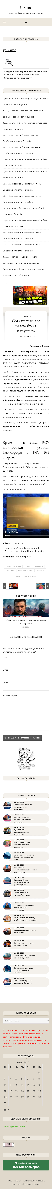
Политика (26, 316)
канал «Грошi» (23, 556)
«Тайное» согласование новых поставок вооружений (24, 907)
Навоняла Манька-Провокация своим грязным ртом (21, 882)
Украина (40, 570)
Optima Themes (33, 1184)
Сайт (5, 682)
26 (16, 1097)
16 (39, 1085)
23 (39, 1091)
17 (5, 1091)
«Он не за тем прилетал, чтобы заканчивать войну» (25, 919)
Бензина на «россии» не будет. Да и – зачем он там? (24, 857)
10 (5, 1085)
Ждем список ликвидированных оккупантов (21, 832)
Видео (27, 567)
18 (11, 1091)
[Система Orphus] (9, 65)
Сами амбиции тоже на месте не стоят (23, 944)
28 (28, 1097)
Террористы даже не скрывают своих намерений (23, 807)
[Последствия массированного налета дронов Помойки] (9, 586)
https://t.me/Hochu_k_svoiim (29, 551)
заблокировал (26, 1166)
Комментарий (11, 695)
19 (16, 1091)
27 (22, 1097)
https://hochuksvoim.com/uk (25, 548)
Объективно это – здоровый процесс (22, 894)
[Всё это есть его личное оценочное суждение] (43, 586)
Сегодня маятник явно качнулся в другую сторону (23, 970)
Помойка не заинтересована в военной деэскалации (25, 869)
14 (28, 1085)
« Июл (6, 1110)
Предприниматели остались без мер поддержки (22, 844)
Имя (5, 657)
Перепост (39, 567)
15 (34, 1085)
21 (28, 1091)
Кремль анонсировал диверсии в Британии (23, 982)
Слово (26, 7)
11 (10, 1085)
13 (22, 1085)
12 (16, 1085)
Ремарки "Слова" (25, 570)
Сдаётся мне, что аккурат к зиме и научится (25, 956)
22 (34, 1091)
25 (11, 1097)
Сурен (32, 336)
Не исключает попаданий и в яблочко (25, 931)
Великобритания (13, 567)
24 (5, 1097)
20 (22, 1091)
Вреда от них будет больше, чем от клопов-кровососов (24, 819)
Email (5, 670)
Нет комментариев (26, 576)
